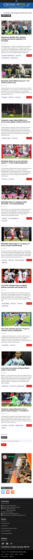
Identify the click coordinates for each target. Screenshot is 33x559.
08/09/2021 (4, 290)
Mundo (16, 554)
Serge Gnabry (5, 306)
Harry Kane (11, 97)
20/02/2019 (4, 413)
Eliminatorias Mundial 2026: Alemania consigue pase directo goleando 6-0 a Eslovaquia (13, 39)
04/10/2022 (4, 124)
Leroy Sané (18, 55)
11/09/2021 (4, 248)
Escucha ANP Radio (5, 531)
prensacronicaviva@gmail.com (12, 513)
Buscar (3, 444)
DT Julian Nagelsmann (13, 218)
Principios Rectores (5, 523)
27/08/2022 (4, 165)
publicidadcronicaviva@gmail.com (18, 515)
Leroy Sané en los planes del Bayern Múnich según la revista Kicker (15, 369)
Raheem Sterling (19, 425)
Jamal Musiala (5, 345)
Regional (12, 556)
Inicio (2, 554)
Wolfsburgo (4, 262)
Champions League (6, 138)
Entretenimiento (4, 556)
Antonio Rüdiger (5, 303)
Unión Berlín (11, 179)
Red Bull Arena (14, 58)
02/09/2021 (4, 333)
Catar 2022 (13, 303)
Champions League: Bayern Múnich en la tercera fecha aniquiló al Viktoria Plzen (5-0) (15, 121)
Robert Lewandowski (19, 260)
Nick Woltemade (5, 58)
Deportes (21, 554)
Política (6, 554)
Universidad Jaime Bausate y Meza (9, 528)
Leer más (29, 55)
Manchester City (20, 386)
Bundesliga (4, 97)
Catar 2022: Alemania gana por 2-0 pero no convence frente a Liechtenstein (15, 329)
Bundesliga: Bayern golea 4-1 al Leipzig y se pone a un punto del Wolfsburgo (15, 244)
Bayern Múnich (5, 386)
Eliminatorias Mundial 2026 (8, 55)
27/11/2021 (4, 206)
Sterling (3, 427)
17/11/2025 (4, 43)
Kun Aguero (4, 425)
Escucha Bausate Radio (6, 533)
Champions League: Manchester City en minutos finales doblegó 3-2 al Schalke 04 (15, 410)
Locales (11, 554)
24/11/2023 (4, 85)
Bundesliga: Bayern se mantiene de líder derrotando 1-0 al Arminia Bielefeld (14, 203)
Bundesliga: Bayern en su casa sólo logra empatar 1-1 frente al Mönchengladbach (14, 162)
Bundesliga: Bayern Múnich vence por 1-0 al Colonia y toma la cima (15, 82)
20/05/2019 (4, 372)
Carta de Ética (4, 525)
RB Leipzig (11, 260)
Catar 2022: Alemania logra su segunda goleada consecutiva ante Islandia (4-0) (14, 286)
